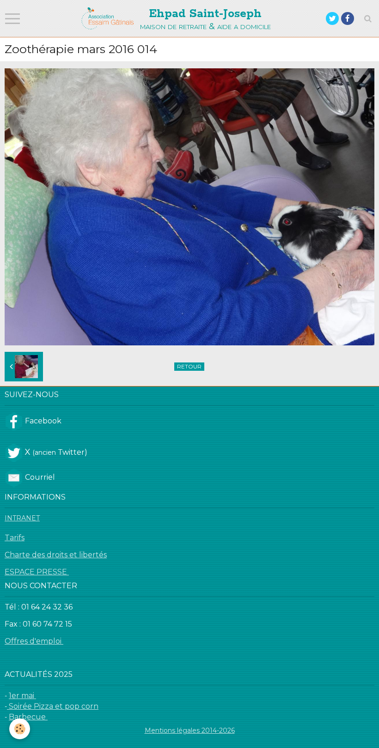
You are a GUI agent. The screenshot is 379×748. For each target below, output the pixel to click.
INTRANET (22, 518)
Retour (189, 366)
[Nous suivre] (14, 420)
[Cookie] (19, 728)
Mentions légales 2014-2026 (190, 730)
